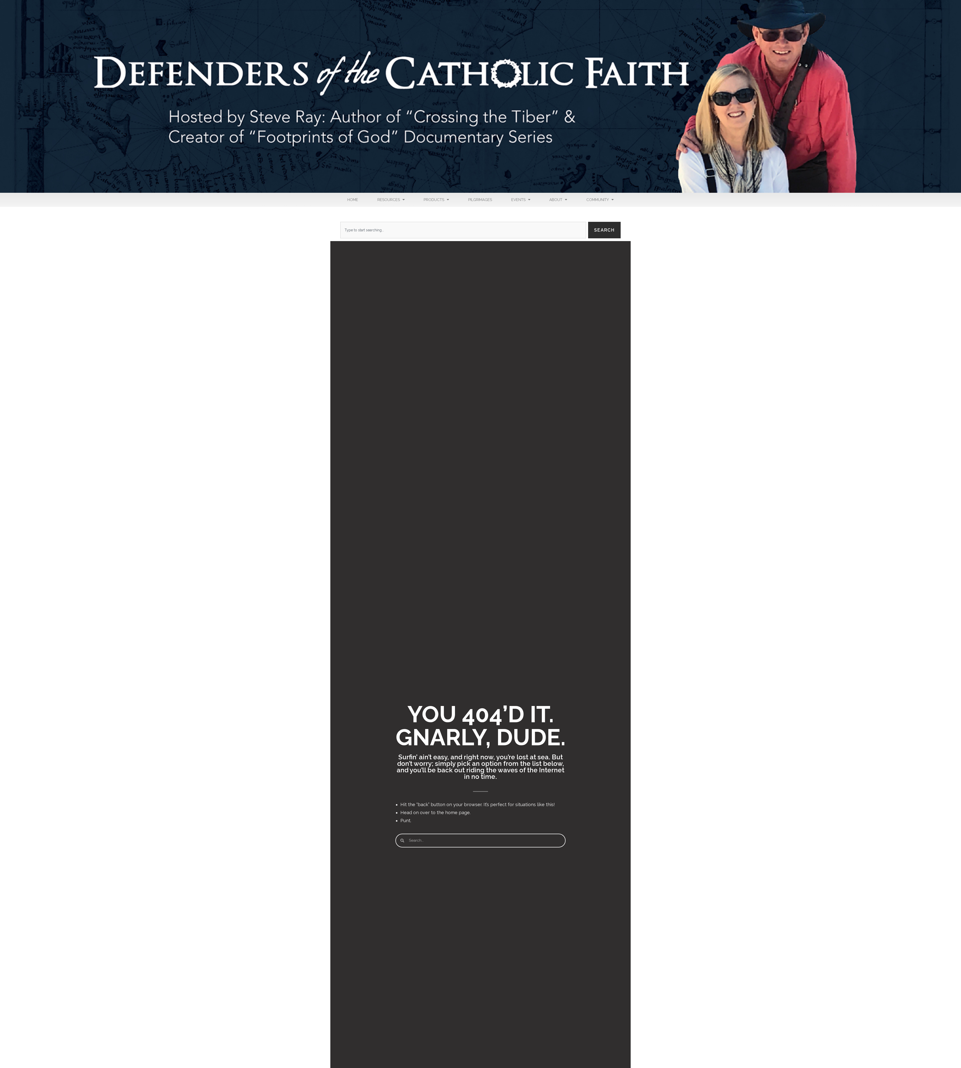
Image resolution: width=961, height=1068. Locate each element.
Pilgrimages (480, 200)
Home (352, 200)
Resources (388, 200)
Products (434, 200)
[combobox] (463, 230)
